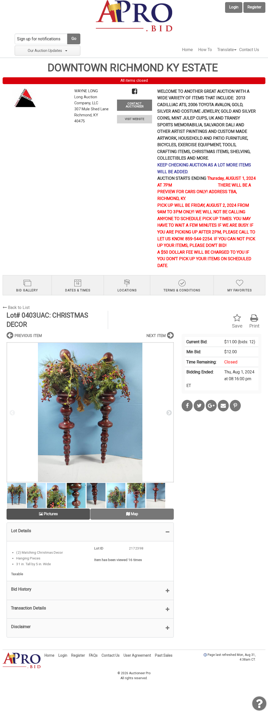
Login (233, 7)
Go (73, 38)
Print (254, 326)
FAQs (93, 655)
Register (254, 7)
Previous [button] (11, 412)
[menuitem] (187, 50)
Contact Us (249, 49)
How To (205, 49)
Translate (225, 49)
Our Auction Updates (45, 50)
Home (187, 49)
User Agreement (137, 655)
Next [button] (168, 412)
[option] (90, 412)
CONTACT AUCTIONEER (134, 105)
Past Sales (163, 655)
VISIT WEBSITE (134, 119)
